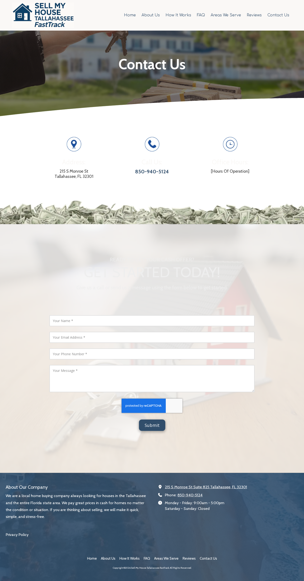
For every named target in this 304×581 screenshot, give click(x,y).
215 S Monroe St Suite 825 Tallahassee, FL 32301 (206, 486)
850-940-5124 (190, 495)
